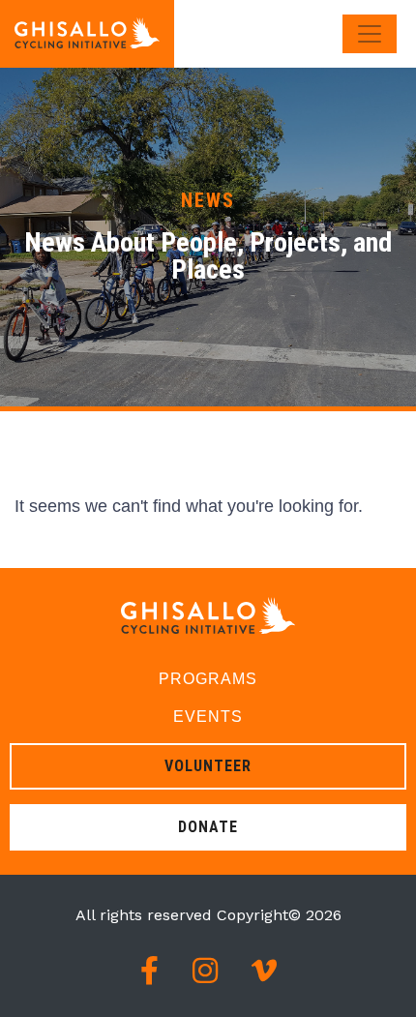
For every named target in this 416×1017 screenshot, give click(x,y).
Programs (208, 679)
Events (208, 716)
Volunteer (208, 766)
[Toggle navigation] (369, 34)
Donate (208, 827)
